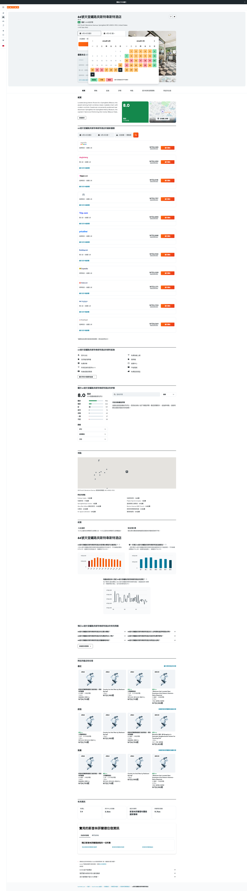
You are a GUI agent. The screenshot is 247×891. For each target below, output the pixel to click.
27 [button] (106, 70)
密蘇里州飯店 (114, 886)
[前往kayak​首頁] (13, 7)
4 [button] (97, 56)
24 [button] (92, 70)
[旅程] (3, 40)
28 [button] (111, 70)
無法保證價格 (102, 864)
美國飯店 (106, 886)
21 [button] (111, 65)
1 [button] (115, 51)
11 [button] (97, 61)
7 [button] (126, 56)
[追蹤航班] (3, 35)
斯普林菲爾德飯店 (147, 847)
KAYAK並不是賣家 (86, 870)
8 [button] (115, 56)
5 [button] (101, 56)
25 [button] (97, 70)
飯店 (88, 886)
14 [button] (111, 61)
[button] (245, 2)
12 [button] (102, 61)
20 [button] (106, 65)
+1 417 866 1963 (83, 27)
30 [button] (120, 70)
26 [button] (102, 70)
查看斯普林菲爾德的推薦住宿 (167, 750)
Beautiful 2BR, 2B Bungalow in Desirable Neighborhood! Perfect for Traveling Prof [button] (163, 736)
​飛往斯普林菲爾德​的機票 (89, 847)
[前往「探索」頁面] (3, 31)
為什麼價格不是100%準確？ (89, 877)
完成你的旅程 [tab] (85, 835)
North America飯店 (97, 886)
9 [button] (120, 56)
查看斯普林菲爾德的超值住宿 (167, 709)
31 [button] (92, 74)
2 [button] (120, 51)
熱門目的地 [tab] (95, 835)
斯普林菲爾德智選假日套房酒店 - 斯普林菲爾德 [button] (89, 690)
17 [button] (92, 65)
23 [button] (120, 65)
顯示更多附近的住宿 (170, 666)
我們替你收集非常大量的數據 (90, 873)
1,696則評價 (89, 22)
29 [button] (116, 70)
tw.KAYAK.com (81, 886)
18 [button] (97, 65)
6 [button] (106, 56)
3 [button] (92, 56)
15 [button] (115, 61)
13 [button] (106, 61)
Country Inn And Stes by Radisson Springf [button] (114, 690)
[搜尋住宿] (3, 17)
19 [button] (102, 65)
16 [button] (120, 61)
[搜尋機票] (3, 13)
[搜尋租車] (3, 21)
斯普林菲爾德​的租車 (118, 847)
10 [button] (92, 61)
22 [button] (116, 65)
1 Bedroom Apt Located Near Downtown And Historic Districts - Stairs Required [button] (163, 693)
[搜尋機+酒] (3, 25)
